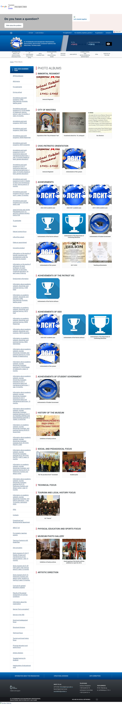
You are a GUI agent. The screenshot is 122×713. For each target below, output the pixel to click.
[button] (21, 76)
